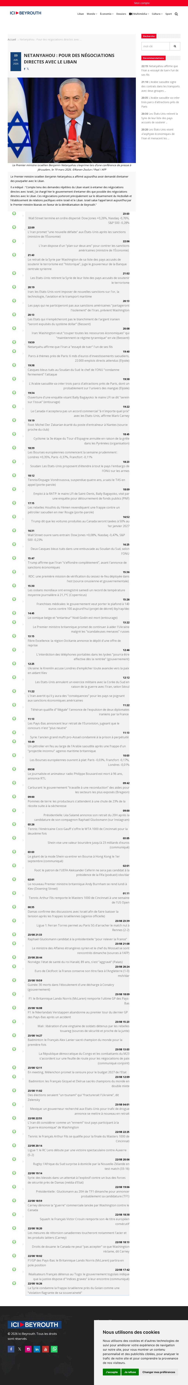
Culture (156, 13)
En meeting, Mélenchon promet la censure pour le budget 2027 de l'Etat (77, 1072)
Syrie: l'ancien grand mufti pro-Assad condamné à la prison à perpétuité (79, 737)
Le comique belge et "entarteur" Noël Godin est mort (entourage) (73, 618)
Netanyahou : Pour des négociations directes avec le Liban (69, 58)
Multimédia (140, 13)
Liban (80, 13)
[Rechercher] (175, 46)
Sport (168, 13)
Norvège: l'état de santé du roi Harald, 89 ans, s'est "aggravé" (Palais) (75, 962)
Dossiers (121, 13)
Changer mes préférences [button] (158, 1372)
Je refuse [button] (130, 1372)
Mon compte (142, 3)
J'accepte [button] (112, 1372)
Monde (91, 13)
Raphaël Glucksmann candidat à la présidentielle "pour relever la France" (77, 939)
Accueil (12, 39)
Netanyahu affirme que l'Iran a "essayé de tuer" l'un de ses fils (70, 347)
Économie (105, 13)
